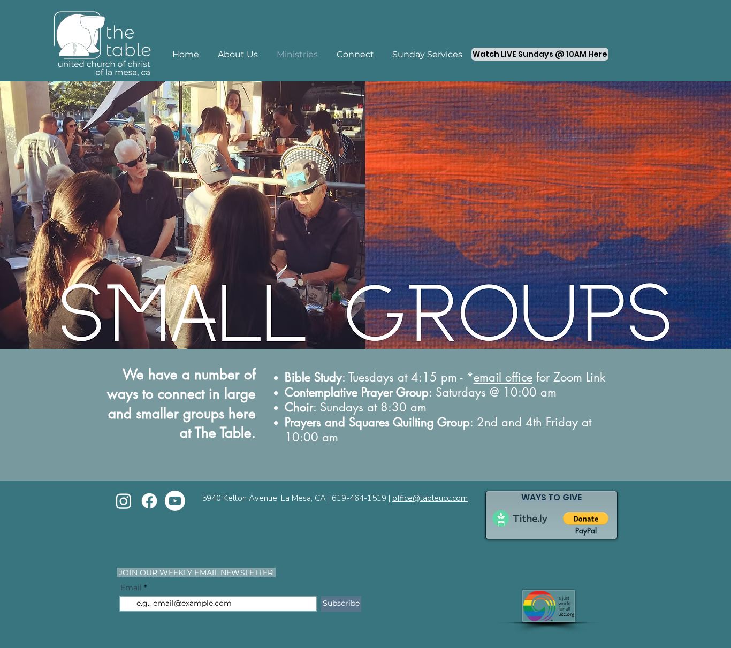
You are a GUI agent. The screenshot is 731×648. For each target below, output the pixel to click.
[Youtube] (175, 501)
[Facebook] (149, 501)
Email (131, 587)
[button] (585, 518)
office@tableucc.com (430, 498)
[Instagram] (123, 501)
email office (503, 377)
